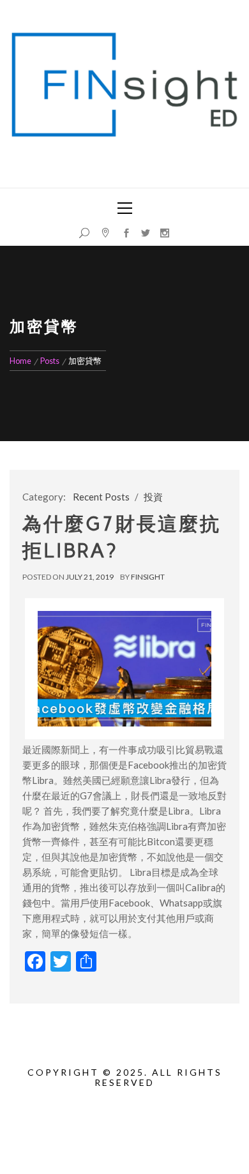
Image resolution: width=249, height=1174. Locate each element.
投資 (153, 496)
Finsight (148, 577)
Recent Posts (101, 496)
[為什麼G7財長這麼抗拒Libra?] (124, 669)
